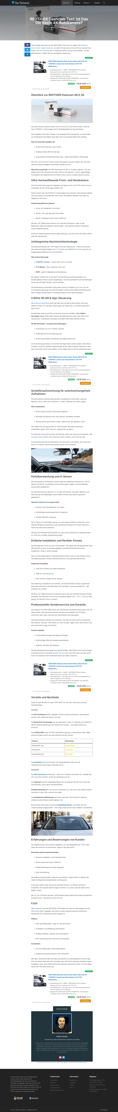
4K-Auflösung (44, 50)
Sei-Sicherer (76, 1039)
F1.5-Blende (60, 249)
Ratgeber (97, 3)
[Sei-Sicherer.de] (20, 2)
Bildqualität (38, 185)
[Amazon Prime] (88, 83)
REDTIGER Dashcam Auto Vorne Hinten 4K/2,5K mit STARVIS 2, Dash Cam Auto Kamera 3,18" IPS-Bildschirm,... (68, 63)
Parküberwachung (44, 502)
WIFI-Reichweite (40, 774)
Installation (38, 762)
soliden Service (58, 653)
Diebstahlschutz (48, 574)
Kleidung (77, 3)
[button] (27, 45)
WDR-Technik (77, 249)
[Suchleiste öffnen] (104, 3)
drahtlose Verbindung (42, 303)
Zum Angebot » (85, 87)
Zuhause (86, 3)
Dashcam (55, 27)
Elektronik (66, 3)
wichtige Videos (37, 437)
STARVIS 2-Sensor (43, 262)
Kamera (37, 911)
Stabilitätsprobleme (64, 805)
